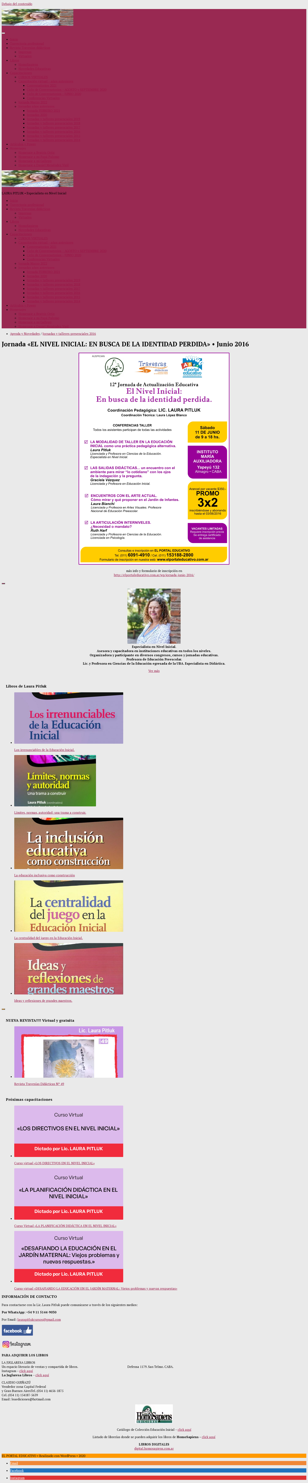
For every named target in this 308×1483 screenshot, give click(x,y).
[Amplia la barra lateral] (3, 583)
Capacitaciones (21, 73)
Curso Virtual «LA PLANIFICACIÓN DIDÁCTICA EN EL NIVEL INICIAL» (65, 1226)
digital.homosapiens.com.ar (154, 1448)
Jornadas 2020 (37, 115)
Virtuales (25, 56)
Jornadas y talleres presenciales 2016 (53, 131)
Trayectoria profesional (27, 43)
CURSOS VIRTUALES (33, 77)
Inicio (14, 39)
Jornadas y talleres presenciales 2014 (53, 140)
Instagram (17, 1478)
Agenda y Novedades (25, 333)
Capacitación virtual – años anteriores (45, 81)
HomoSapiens (28, 64)
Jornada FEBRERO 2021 (43, 110)
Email (14, 1463)
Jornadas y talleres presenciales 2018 (53, 123)
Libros (14, 60)
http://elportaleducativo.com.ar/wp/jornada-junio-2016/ (154, 575)
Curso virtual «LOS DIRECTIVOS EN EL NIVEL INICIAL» (54, 1163)
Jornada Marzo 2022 (32, 102)
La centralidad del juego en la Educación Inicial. (48, 938)
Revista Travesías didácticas (30, 47)
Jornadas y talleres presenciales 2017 (53, 127)
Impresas (24, 52)
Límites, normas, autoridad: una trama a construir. (50, 812)
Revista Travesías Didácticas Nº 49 (39, 1084)
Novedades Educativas (34, 68)
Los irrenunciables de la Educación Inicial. (44, 750)
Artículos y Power (23, 144)
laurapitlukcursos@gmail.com (39, 1319)
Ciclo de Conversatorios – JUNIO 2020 (54, 94)
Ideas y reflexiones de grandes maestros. (43, 1000)
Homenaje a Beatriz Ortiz (36, 152)
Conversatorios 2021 (42, 85)
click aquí (26, 1371)
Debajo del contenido (17, 4)
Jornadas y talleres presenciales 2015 (53, 136)
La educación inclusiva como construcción (44, 875)
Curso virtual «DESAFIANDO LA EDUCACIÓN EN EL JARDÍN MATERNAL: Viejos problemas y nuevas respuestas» (95, 1288)
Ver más (154, 671)
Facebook (17, 1470)
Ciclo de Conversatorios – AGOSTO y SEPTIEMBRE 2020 (66, 89)
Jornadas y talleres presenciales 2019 (53, 119)
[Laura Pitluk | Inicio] (37, 24)
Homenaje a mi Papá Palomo (38, 157)
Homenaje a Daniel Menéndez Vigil (43, 165)
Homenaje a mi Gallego (35, 161)
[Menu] (3, 33)
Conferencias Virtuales (43, 98)
